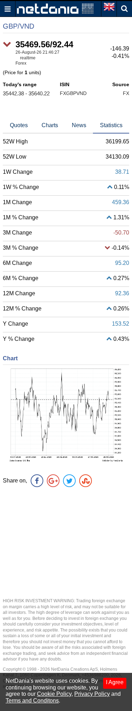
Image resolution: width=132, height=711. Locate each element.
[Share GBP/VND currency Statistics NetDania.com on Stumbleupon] (85, 480)
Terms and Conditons (32, 701)
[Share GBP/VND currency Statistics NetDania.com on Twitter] (69, 480)
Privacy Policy (92, 694)
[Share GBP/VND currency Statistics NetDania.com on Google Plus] (53, 480)
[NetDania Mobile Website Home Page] (55, 8)
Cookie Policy (54, 694)
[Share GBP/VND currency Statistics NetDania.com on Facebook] (37, 480)
